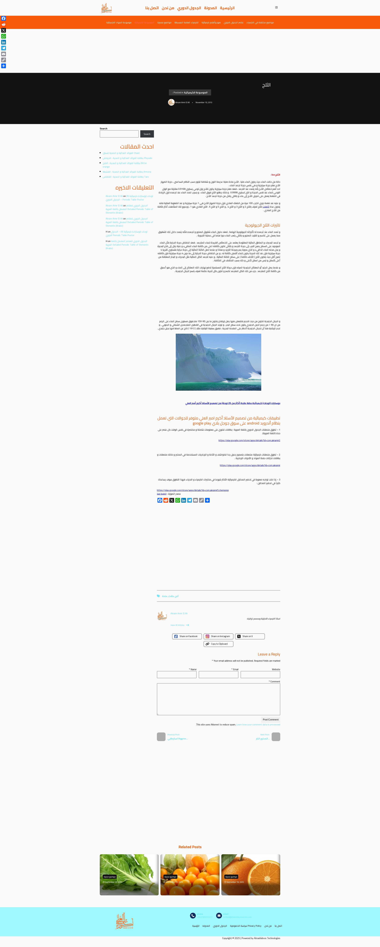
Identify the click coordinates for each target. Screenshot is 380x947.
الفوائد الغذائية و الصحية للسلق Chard (121, 153)
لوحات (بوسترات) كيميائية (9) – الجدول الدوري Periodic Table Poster (129, 198)
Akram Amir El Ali (114, 196)
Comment (274, 681)
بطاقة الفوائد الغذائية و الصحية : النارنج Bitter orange (125, 165)
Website (276, 669)
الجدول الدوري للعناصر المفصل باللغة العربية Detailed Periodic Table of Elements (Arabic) (129, 209)
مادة (164, 596)
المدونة (210, 8)
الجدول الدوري (189, 8)
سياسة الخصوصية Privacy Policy (245, 926)
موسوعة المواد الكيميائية (119, 22)
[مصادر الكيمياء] (106, 8)
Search (103, 128)
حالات (171, 596)
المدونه (206, 926)
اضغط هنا (162, 494)
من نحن (168, 8)
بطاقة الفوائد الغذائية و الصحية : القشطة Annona (127, 171)
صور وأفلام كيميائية (211, 22)
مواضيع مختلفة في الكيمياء (260, 22)
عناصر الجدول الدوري (234, 22)
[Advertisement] (190, 51)
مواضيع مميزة (164, 22)
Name (193, 669)
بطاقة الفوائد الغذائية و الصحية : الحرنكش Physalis (127, 158)
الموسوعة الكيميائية (144, 22)
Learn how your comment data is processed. (238, 724)
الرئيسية (227, 8)
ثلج (177, 596)
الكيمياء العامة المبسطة (186, 22)
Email (234, 669)
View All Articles (178, 625)
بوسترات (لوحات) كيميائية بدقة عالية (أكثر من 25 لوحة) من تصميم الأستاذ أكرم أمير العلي (232, 403)
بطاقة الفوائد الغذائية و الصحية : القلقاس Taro (126, 176)
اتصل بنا (152, 8)
